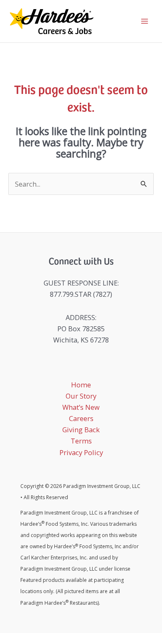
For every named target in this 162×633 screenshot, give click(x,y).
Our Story (81, 396)
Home (81, 384)
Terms (81, 441)
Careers (81, 418)
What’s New (81, 407)
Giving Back (81, 429)
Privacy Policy (81, 452)
